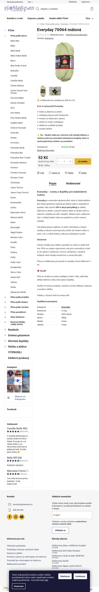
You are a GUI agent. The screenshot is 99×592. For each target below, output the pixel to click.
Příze (11, 30)
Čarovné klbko (17, 98)
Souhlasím (80, 576)
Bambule (13, 329)
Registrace (86, 2)
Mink (13, 222)
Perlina (14, 252)
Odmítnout (65, 576)
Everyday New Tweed (20, 157)
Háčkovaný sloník (60, 561)
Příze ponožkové (18, 312)
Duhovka (15, 132)
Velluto (14, 282)
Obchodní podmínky (15, 2)
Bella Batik (15, 50)
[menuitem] (14, 18)
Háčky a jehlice (17, 346)
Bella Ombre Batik (19, 55)
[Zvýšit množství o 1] (70, 161)
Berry (13, 60)
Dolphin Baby (17, 122)
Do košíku (82, 161)
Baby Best (15, 40)
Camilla (14, 75)
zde (46, 580)
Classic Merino (17, 85)
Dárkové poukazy (18, 358)
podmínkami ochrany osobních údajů (69, 522)
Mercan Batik (17, 217)
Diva (13, 107)
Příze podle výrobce (19, 307)
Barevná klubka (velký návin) (18, 323)
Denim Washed (18, 102)
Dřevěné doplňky (18, 341)
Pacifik (14, 242)
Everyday (15, 142)
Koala (13, 197)
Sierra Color (16, 272)
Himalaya (49, 38)
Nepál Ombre (16, 232)
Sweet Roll (15, 277)
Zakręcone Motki (18, 292)
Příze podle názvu (19, 35)
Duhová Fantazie (18, 127)
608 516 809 (18, 510)
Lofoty (13, 207)
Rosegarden (16, 267)
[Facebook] (9, 517)
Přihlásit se (60, 530)
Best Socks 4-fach (18, 65)
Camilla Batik (17, 80)
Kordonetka (16, 202)
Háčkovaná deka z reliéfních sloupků (69, 545)
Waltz (13, 287)
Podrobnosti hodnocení (76, 34)
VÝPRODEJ (15, 352)
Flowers (14, 167)
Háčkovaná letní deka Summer (66, 551)
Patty (13, 247)
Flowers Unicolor (18, 172)
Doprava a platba (14, 553)
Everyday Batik (17, 147)
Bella (13, 45)
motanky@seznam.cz (22, 504)
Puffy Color (16, 262)
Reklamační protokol (16, 564)
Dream (14, 137)
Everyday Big (16, 152)
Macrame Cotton (18, 212)
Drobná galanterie (19, 335)
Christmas (15, 182)
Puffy (13, 257)
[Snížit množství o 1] (58, 161)
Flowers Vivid (17, 177)
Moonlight (15, 227)
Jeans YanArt (17, 187)
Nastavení (18, 586)
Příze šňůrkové (17, 317)
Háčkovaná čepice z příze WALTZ (67, 566)
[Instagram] (15, 517)
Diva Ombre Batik (18, 117)
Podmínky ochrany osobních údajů (23, 549)
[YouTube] (22, 517)
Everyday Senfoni (19, 162)
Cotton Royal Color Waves (19, 91)
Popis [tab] (52, 183)
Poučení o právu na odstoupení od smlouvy (26, 556)
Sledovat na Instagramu (20, 397)
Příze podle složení (19, 302)
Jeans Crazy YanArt (20, 192)
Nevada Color (17, 237)
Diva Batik (15, 112)
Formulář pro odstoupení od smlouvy (24, 560)
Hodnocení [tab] (73, 183)
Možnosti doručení (45, 150)
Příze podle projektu (20, 297)
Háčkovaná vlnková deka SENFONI (68, 556)
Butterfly (15, 70)
